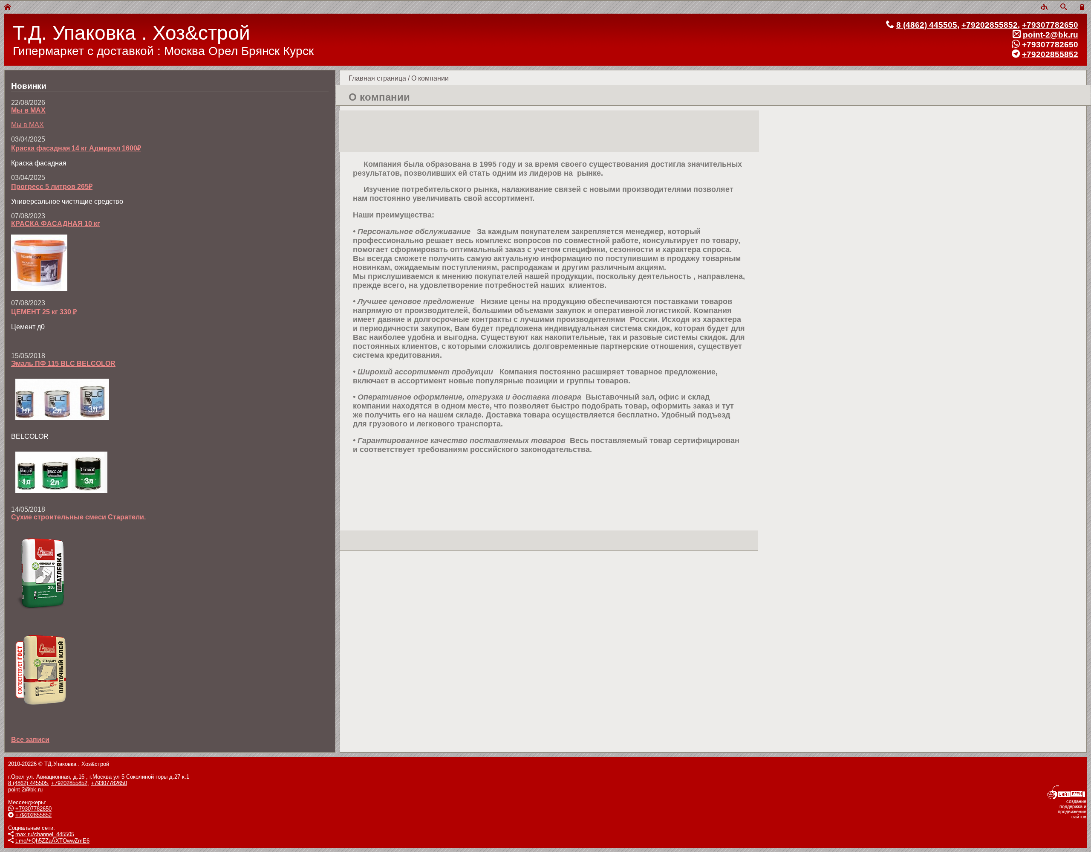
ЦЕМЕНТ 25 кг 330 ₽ (44, 312)
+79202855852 (989, 24)
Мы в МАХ (28, 110)
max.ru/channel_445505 (44, 834)
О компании (430, 78)
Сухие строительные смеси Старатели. (78, 517)
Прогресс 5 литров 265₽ (51, 186)
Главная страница (377, 78)
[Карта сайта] (1044, 7)
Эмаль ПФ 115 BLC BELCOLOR (63, 363)
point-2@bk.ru (1050, 34)
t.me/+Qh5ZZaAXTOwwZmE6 (52, 841)
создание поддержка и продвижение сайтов (1072, 809)
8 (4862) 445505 (926, 24)
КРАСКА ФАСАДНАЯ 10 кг (55, 223)
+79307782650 (1050, 24)
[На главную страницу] (7, 7)
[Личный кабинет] (1083, 7)
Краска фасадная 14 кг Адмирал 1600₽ (76, 148)
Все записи (30, 739)
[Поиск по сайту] (1063, 7)
